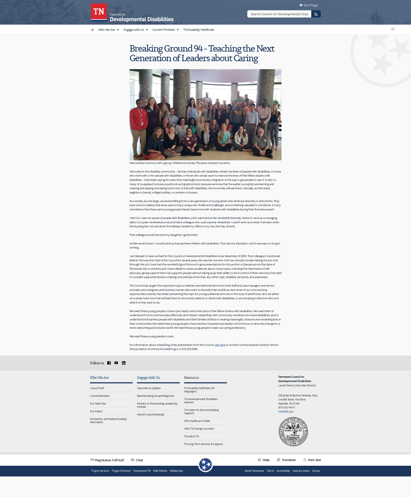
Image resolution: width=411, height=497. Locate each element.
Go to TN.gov (311, 5)
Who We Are (107, 29)
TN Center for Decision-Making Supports (201, 411)
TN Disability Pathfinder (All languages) (199, 389)
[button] (118, 29)
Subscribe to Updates (149, 388)
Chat (139, 460)
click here (219, 345)
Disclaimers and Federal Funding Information (108, 420)
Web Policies (160, 471)
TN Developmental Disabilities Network (201, 400)
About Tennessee (254, 471)
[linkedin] (123, 363)
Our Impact (96, 411)
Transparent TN (142, 471)
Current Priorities (164, 29)
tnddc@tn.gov (286, 411)
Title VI (270, 471)
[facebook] (108, 363)
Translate (288, 460)
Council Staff (97, 388)
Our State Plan (98, 403)
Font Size (314, 460)
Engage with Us (134, 29)
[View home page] (99, 11)
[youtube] (116, 363)
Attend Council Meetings (150, 414)
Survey (316, 471)
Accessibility (283, 471)
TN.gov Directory (121, 471)
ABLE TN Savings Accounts (199, 428)
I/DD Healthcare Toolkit (197, 421)
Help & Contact (301, 471)
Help (266, 460)
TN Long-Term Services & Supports (203, 444)
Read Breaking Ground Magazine (155, 395)
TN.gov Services (100, 471)
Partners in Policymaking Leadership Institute (157, 405)
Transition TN (191, 436)
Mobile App (176, 471)
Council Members (100, 395)
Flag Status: (109, 460)
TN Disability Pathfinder (198, 29)
